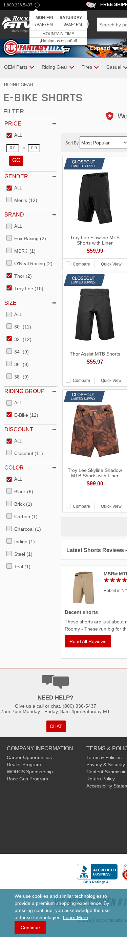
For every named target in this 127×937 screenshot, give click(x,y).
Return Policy (100, 778)
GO (16, 160)
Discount (18, 429)
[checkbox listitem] (14, 136)
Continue (30, 927)
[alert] (58, 28)
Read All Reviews (87, 641)
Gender (16, 176)
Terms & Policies (104, 757)
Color (14, 468)
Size (10, 303)
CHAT (56, 726)
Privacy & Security (105, 764)
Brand (14, 215)
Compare (81, 264)
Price (12, 124)
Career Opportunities (29, 757)
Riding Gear (18, 84)
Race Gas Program (27, 778)
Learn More (75, 917)
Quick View (111, 264)
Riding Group (24, 391)
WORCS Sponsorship (30, 771)
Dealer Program (24, 764)
